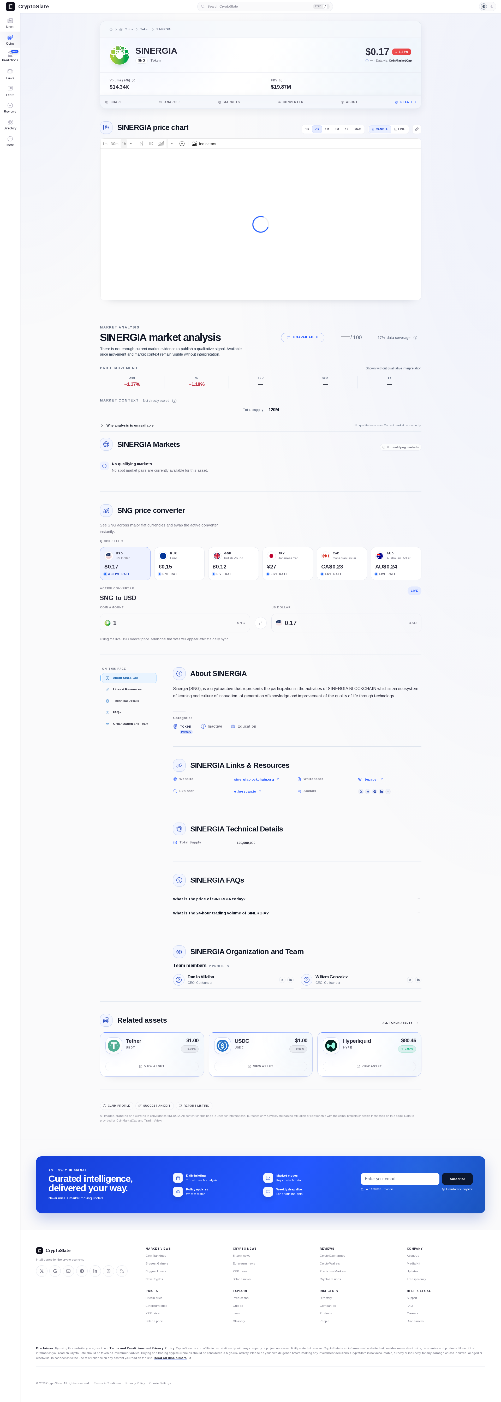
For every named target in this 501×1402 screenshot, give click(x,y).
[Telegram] (374, 791)
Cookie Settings (160, 1383)
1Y (347, 129)
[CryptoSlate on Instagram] (108, 1271)
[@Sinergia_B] (360, 791)
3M (337, 129)
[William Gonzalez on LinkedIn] (418, 980)
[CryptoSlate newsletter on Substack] (68, 1271)
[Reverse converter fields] (261, 623)
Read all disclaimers (170, 1358)
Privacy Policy (163, 1348)
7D (317, 129)
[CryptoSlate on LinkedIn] (95, 1271)
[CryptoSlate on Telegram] (82, 1271)
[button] (10, 141)
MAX (358, 129)
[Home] (111, 29)
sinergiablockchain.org (254, 779)
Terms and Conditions (127, 1348)
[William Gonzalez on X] (410, 980)
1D (307, 129)
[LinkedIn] (381, 791)
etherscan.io (245, 791)
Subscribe (457, 1179)
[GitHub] (367, 791)
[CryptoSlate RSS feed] (122, 1271)
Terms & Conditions (107, 1383)
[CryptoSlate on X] (41, 1271)
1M (327, 129)
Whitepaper (368, 779)
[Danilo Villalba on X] (282, 980)
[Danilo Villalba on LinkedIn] (290, 980)
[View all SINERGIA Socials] (388, 791)
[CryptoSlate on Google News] (55, 1271)
